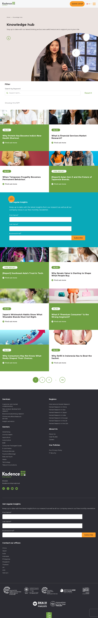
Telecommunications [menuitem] (9, 465)
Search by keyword (12, 89)
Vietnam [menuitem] (5, 573)
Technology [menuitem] (6, 462)
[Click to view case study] (24, 117)
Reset (87, 93)
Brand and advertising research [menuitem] (13, 414)
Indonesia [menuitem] (5, 556)
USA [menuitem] (3, 570)
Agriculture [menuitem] (6, 437)
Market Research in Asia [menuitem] (57, 410)
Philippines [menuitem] (6, 559)
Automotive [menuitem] (6, 440)
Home (8, 17)
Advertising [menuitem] (6, 432)
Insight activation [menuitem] (8, 421)
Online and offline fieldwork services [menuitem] (11, 417)
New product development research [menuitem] (11, 410)
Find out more (11, 143)
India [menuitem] (4, 553)
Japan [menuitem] (4, 551)
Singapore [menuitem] (5, 562)
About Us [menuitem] (52, 434)
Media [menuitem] (4, 459)
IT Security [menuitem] (52, 453)
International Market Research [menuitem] (59, 404)
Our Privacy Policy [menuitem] (55, 450)
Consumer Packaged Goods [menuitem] (12, 445)
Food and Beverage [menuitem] (9, 454)
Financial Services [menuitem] (8, 451)
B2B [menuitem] (3, 443)
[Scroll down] (9, 38)
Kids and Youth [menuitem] (7, 457)
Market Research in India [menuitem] (57, 415)
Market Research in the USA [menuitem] (58, 423)
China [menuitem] (4, 548)
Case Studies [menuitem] (53, 437)
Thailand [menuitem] (5, 564)
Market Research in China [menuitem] (58, 407)
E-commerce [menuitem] (6, 448)
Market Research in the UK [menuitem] (58, 421)
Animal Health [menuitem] (7, 434)
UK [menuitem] (3, 567)
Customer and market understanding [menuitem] (10, 405)
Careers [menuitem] (51, 439)
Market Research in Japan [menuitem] (58, 412)
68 (62, 380)
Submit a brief (77, 4)
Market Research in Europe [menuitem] (58, 418)
